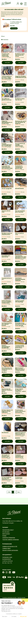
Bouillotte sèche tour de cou (20, 99)
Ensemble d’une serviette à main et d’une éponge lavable (20, 324)
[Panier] (21, 3)
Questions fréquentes (8, 537)
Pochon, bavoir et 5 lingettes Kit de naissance (7, 411)
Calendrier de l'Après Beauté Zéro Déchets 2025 (7, 167)
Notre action (6, 534)
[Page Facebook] (3, 572)
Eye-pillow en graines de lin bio (6, 99)
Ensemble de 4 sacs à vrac (6, 256)
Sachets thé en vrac (6, 211)
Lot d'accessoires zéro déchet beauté (7, 324)
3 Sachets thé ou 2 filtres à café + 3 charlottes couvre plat (20, 434)
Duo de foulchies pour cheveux (20, 211)
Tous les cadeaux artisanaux (10, 539)
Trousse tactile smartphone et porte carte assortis (19, 347)
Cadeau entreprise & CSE (9, 546)
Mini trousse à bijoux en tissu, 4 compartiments (20, 369)
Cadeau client (6, 548)
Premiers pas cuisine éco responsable (5, 55)
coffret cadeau (15, 22)
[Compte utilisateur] (17, 3)
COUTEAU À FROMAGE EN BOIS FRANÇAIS (20, 279)
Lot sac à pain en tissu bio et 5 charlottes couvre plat (7, 479)
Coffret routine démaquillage (19, 301)
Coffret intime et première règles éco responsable (7, 77)
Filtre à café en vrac (19, 234)
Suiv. (19, 492)
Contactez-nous (7, 557)
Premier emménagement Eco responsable (6, 145)
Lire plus (3, 16)
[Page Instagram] (7, 572)
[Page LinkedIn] (10, 572)
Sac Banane (5, 432)
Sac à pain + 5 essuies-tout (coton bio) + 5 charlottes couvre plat (7, 457)
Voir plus (7, 62)
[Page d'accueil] (6, 3)
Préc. (9, 492)
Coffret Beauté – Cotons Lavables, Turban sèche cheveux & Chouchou (6, 303)
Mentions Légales (21, 597)
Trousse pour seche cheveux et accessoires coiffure (20, 411)
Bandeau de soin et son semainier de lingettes (20, 122)
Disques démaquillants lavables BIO (6, 347)
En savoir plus (14, 28)
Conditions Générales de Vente (9, 597)
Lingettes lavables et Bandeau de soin (20, 77)
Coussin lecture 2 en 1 (7, 278)
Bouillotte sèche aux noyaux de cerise (20, 55)
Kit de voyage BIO (7, 188)
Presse (4, 536)
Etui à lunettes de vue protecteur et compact (7, 369)
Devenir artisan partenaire (10, 550)
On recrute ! (6, 532)
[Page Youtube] (13, 572)
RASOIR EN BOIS (19, 188)
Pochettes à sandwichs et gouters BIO (19, 167)
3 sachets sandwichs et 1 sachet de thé (19, 456)
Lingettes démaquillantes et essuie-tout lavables (7, 122)
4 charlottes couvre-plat (18, 478)
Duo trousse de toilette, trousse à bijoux (7, 390)
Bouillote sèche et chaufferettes (7, 234)
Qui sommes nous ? (8, 530)
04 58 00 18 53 (6, 559)
